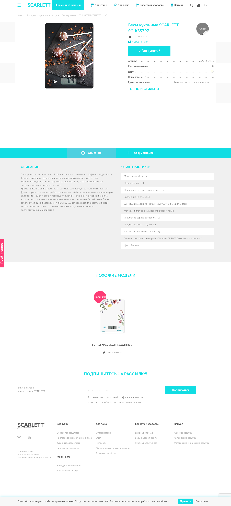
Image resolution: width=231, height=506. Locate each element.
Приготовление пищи (68, 448)
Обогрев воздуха (183, 433)
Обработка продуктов (68, 433)
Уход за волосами (144, 433)
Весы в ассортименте (146, 438)
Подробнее (201, 501)
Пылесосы (101, 443)
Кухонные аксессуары (68, 443)
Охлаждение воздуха (185, 438)
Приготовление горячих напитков (74, 438)
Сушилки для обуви (106, 453)
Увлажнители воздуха (68, 470)
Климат (178, 5)
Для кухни (101, 5)
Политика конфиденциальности (34, 457)
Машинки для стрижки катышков (113, 448)
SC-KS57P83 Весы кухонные (112, 344)
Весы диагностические (68, 465)
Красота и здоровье (152, 5)
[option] (112, 323)
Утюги (99, 438)
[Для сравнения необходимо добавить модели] (198, 5)
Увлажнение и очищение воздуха (191, 443)
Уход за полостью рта (146, 443)
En (205, 5)
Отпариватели (103, 433)
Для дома (123, 5)
